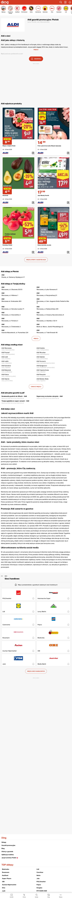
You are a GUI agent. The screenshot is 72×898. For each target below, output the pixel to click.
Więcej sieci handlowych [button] (36, 671)
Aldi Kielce (5, 374)
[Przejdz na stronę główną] (4, 3)
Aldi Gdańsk (41, 357)
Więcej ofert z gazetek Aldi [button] (36, 259)
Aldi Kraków (41, 348)
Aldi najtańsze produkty (11, 104)
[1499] (53, 123)
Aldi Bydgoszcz (42, 366)
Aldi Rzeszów (41, 374)
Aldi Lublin (5, 361)
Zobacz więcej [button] (36, 386)
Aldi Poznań (6, 352)
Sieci (6, 576)
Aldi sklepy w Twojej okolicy (13, 284)
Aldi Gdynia (5, 379)
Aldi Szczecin (41, 361)
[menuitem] (11, 896)
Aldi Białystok (6, 370)
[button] (61, 2)
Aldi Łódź (5, 357)
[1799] (53, 173)
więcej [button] (36, 338)
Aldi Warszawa (7, 348)
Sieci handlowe (12, 579)
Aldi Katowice (6, 366)
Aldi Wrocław (41, 352)
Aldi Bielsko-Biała (42, 379)
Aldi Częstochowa (43, 370)
